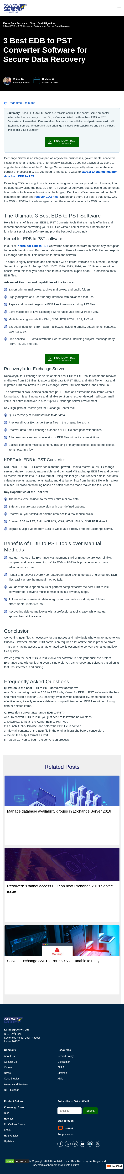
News (7, 1073)
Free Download (64, 142)
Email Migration (46, 23)
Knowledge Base (14, 1107)
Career (8, 1067)
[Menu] (119, 8)
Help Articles (11, 1135)
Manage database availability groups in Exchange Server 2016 (59, 811)
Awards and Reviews (16, 1084)
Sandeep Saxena (21, 82)
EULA (60, 1067)
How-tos (9, 1118)
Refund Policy (65, 1056)
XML (60, 1078)
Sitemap (62, 1073)
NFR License (11, 1090)
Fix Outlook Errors (14, 1124)
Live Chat (116, 1166)
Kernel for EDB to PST (32, 246)
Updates (9, 1141)
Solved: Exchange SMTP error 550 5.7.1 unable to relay (53, 961)
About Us (9, 1056)
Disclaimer (63, 1061)
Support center (65, 1134)
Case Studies (12, 1078)
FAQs (7, 1130)
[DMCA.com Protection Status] (17, 1161)
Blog (32, 23)
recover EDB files (46, 196)
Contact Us (10, 1061)
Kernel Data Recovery (15, 23)
